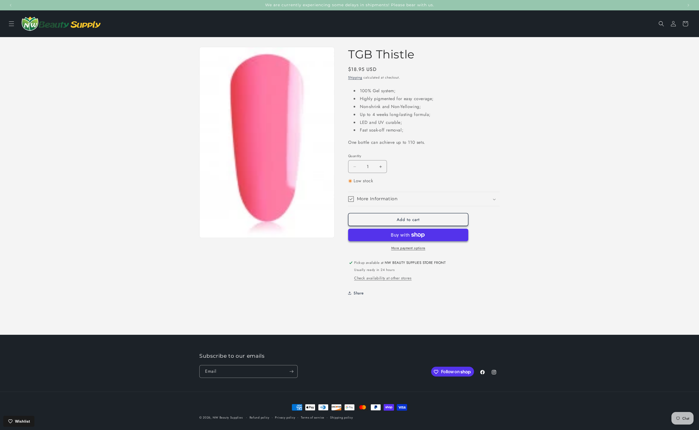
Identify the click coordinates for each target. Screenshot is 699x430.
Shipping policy (341, 417)
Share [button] (359, 293)
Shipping (355, 77)
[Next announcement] (688, 5)
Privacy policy (285, 417)
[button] (11, 24)
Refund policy (259, 417)
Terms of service (312, 417)
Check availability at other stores (382, 278)
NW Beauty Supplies (228, 417)
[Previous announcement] (11, 5)
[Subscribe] (291, 371)
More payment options (408, 248)
